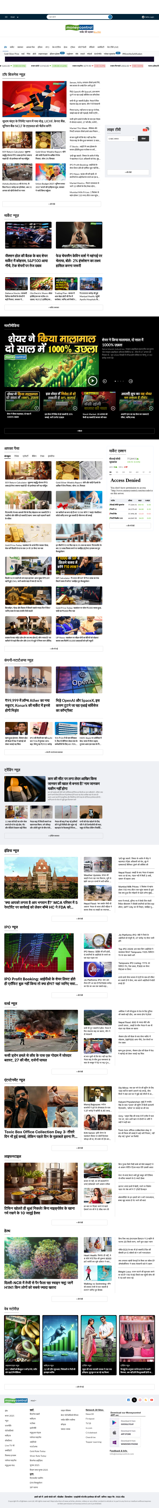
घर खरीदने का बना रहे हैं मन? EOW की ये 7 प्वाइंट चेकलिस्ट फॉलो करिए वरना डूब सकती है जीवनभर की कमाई (79, 514)
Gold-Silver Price (11, 54)
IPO (47, 47)
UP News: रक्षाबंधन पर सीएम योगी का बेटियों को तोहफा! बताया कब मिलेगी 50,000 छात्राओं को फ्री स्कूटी (77, 639)
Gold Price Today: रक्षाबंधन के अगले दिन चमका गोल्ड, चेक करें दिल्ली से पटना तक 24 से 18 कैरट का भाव (27, 547)
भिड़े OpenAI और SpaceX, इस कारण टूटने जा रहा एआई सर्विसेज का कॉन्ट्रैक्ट (85, 93)
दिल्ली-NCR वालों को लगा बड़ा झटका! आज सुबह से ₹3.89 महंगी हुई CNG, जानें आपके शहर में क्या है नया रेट (27, 579)
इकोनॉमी (33, 1428)
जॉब (76, 54)
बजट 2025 (9, 1415)
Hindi (13, 17)
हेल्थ (65, 47)
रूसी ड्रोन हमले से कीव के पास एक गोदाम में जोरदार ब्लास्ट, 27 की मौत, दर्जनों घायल (85, 121)
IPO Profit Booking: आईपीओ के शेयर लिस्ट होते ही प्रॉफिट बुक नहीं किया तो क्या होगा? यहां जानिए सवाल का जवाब (85, 166)
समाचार (20, 47)
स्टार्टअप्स (33, 1446)
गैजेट (28, 54)
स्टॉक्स (32, 1423)
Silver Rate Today (38, 1456)
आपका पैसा (30, 47)
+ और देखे (51, 204)
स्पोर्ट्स (89, 54)
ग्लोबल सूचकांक (109, 54)
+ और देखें (128, 172)
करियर (104, 1497)
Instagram (140, 1400)
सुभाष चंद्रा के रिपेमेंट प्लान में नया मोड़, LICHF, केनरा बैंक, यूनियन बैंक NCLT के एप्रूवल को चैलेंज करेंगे (34, 123)
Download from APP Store (125, 1432)
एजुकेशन (70, 54)
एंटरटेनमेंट (98, 54)
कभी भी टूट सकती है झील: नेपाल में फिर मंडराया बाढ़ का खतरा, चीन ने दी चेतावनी (85, 102)
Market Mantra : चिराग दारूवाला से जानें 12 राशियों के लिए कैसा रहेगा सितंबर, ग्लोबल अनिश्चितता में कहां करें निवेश (84, 185)
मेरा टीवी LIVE (112, 47)
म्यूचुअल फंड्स (35, 1432)
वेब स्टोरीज (56, 47)
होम (5, 47)
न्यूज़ (6, 1420)
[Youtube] (151, 1400)
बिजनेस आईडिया (36, 1460)
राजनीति (8, 1425)
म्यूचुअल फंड (10, 1465)
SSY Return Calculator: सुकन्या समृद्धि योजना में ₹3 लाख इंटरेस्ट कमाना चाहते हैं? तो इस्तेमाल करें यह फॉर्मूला (17, 155)
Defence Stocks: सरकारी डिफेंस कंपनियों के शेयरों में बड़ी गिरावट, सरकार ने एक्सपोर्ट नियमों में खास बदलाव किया (16, 296)
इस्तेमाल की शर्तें (94, 1497)
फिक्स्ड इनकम (10, 1455)
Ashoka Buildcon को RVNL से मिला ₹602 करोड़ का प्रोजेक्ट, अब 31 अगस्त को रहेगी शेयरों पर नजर (17, 187)
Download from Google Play (125, 1422)
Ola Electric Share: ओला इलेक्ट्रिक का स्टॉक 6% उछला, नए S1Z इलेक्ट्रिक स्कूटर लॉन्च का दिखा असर (41, 296)
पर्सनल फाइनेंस (10, 1460)
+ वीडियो (79, 431)
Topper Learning (93, 1442)
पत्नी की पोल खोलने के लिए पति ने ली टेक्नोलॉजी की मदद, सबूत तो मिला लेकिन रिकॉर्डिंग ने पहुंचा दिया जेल (91, 824)
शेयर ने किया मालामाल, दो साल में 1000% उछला (19, 415)
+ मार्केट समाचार (53, 307)
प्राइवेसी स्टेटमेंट (80, 1497)
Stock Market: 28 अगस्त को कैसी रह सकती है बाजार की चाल (95, 416)
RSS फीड (120, 1497)
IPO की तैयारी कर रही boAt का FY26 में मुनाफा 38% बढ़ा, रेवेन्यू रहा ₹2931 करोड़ (41, 741)
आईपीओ (33, 1442)
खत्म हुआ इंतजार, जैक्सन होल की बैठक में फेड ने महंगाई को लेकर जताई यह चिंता (16, 741)
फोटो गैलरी (82, 47)
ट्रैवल (72, 47)
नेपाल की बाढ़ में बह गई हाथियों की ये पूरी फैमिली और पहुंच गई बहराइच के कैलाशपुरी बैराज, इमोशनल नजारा (66, 824)
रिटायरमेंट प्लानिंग (36, 1478)
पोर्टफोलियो (9, 1430)
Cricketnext (91, 1432)
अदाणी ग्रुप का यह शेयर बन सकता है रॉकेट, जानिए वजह (135, 416)
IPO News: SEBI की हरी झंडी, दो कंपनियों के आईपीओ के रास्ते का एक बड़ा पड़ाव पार (85, 176)
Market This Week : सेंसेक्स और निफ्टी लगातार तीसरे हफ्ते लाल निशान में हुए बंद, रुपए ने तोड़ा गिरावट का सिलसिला (85, 130)
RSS (145, 1400)
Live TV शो (9, 1445)
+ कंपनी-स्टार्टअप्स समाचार (54, 752)
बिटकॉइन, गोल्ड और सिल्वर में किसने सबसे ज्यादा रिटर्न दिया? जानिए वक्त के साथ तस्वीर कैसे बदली (27, 609)
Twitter (134, 1400)
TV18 (88, 1423)
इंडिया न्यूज (11, 851)
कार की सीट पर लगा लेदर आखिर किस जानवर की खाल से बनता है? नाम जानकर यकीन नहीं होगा (74, 783)
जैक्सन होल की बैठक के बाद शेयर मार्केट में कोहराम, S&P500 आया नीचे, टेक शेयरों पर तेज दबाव (26, 260)
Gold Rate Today (37, 1451)
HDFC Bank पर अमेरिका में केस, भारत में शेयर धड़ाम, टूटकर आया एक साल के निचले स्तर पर (91, 741)
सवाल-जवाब (65, 1429)
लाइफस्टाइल (43, 54)
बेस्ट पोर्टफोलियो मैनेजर (69, 1415)
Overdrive (90, 1437)
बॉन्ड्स (63, 1424)
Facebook (128, 1400)
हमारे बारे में (38, 1497)
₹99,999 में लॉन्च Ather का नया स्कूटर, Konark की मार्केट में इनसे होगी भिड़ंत (27, 705)
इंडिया (40, 47)
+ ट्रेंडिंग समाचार (53, 836)
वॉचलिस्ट (8, 1440)
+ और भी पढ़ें (54, 649)
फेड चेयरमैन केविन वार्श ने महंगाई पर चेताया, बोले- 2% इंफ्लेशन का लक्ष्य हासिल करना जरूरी (79, 260)
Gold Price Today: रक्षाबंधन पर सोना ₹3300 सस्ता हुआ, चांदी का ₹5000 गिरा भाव (78, 609)
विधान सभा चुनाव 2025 (39, 1469)
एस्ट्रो (82, 54)
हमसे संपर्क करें (50, 1497)
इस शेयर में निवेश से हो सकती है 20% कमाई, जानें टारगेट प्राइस (59, 416)
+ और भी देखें (130, 525)
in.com (89, 1428)
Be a (97, 32)
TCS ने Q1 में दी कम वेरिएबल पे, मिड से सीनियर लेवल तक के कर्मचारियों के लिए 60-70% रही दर (66, 741)
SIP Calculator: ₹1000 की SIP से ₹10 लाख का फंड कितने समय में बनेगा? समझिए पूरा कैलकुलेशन (77, 579)
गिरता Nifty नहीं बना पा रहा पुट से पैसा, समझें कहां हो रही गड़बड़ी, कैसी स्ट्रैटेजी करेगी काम (85, 112)
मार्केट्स (8, 1435)
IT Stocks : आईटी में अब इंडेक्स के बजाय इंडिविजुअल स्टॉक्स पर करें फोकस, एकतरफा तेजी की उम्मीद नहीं (83, 148)
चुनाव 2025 (34, 1465)
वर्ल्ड (22, 54)
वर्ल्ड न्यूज (10, 1003)
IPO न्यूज (11, 927)
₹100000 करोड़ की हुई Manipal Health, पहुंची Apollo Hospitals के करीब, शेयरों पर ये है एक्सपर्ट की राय (90, 296)
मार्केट (12, 47)
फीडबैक (60, 1497)
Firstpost (90, 1418)
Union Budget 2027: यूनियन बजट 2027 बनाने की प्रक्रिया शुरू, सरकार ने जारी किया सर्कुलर (50, 187)
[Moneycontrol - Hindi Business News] (79, 29)
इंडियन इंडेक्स (55, 54)
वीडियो (91, 47)
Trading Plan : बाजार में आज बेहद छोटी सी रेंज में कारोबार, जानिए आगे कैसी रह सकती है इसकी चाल (65, 296)
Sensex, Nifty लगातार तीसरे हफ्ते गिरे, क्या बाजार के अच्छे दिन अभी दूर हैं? (85, 84)
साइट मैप (111, 1497)
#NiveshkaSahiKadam (132, 54)
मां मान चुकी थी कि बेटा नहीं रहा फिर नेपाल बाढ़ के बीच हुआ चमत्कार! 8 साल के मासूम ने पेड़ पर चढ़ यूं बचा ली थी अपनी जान (84, 139)
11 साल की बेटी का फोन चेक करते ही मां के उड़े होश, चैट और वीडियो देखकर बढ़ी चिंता (16, 824)
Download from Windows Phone (125, 1442)
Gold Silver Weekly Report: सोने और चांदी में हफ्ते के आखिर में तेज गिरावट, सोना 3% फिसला (51, 155)
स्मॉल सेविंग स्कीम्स (68, 1419)
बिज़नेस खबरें (35, 1414)
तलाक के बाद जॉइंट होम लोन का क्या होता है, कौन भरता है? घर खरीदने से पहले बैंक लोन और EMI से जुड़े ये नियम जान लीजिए (28, 639)
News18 (90, 1414)
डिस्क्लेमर (68, 1497)
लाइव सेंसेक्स (66, 1410)
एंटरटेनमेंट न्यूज (14, 1080)
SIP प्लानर (34, 1487)
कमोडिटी (101, 47)
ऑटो (34, 54)
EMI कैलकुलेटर (36, 1482)
